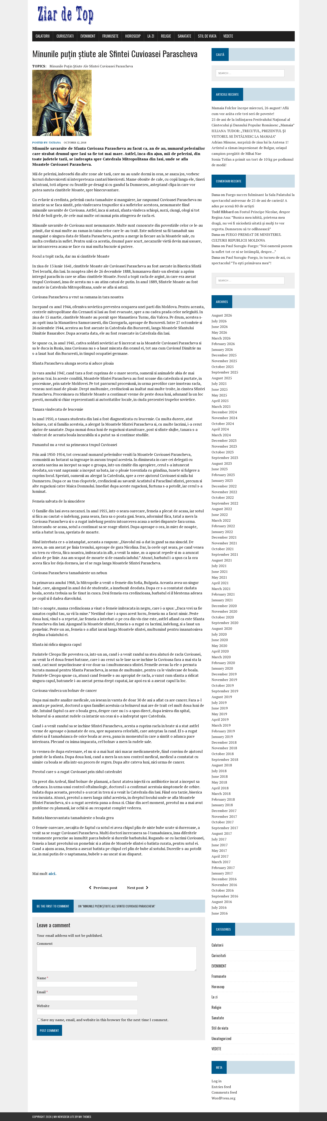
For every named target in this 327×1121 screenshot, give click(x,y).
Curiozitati (65, 36)
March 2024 (221, 434)
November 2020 (224, 611)
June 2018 (220, 776)
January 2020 (222, 668)
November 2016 (224, 884)
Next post (135, 887)
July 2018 (219, 770)
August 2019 (222, 696)
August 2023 (222, 463)
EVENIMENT (88, 36)
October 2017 (223, 822)
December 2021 (224, 537)
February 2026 (223, 343)
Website (43, 1005)
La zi (150, 36)
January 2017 (222, 873)
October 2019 (223, 685)
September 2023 (225, 457)
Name (42, 978)
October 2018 (223, 753)
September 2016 (225, 896)
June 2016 (220, 913)
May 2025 (219, 395)
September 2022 (225, 503)
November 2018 (224, 747)
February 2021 (223, 594)
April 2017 (220, 856)
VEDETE (228, 36)
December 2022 (224, 486)
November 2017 (224, 816)
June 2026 (220, 326)
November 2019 (224, 679)
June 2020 (220, 639)
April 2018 (220, 788)
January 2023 (222, 480)
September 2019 (225, 691)
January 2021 (222, 600)
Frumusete (110, 36)
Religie (166, 36)
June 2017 (220, 844)
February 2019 (223, 731)
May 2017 (219, 850)
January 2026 (222, 349)
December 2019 (224, 674)
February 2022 (223, 525)
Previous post (105, 887)
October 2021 (223, 548)
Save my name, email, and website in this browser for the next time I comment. (104, 1019)
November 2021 (224, 543)
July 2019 (219, 702)
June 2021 (220, 571)
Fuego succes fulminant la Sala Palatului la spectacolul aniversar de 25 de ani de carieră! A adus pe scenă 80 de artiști (253, 200)
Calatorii (43, 36)
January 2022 (222, 531)
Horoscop (133, 36)
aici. (52, 873)
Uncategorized (221, 1038)
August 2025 (222, 378)
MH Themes (85, 1117)
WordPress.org (223, 1098)
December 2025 (224, 355)
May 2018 (219, 782)
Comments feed (224, 1092)
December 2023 (224, 440)
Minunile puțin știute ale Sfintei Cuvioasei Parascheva (91, 66)
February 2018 (223, 799)
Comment (45, 943)
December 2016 (224, 879)
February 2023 (223, 474)
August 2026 (222, 315)
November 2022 (224, 491)
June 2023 (220, 469)
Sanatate (184, 36)
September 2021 (225, 554)
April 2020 (220, 651)
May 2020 (219, 645)
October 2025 (223, 366)
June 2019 (220, 708)
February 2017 (223, 867)
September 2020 (225, 622)
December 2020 (224, 605)
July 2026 (219, 321)
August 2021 (222, 560)
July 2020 (219, 634)
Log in (217, 1081)
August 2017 (222, 833)
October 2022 (223, 497)
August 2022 (222, 508)
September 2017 (225, 827)
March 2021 (221, 588)
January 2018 (222, 804)
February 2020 (223, 662)
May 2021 (219, 577)
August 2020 (222, 628)
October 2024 (223, 423)
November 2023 (224, 446)
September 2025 (225, 372)
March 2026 (221, 338)
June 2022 (220, 514)
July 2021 (219, 565)
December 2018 (224, 742)
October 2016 (223, 890)
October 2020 (223, 617)
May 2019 (219, 713)
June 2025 (220, 389)
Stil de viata (207, 36)
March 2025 (221, 406)
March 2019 (221, 725)
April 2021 (220, 582)
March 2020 (221, 656)
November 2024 (224, 417)
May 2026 (219, 332)
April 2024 (220, 429)
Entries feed (221, 1086)
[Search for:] (250, 72)
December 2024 (224, 412)
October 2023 (223, 452)
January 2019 (222, 736)
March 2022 (221, 520)
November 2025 (224, 360)
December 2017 (224, 810)
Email (41, 992)
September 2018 (225, 759)
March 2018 (221, 793)
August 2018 (222, 765)
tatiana (55, 142)
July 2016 (219, 907)
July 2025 (219, 383)
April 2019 (220, 719)
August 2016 (222, 901)
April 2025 (220, 400)
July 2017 (219, 839)
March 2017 (221, 861)
